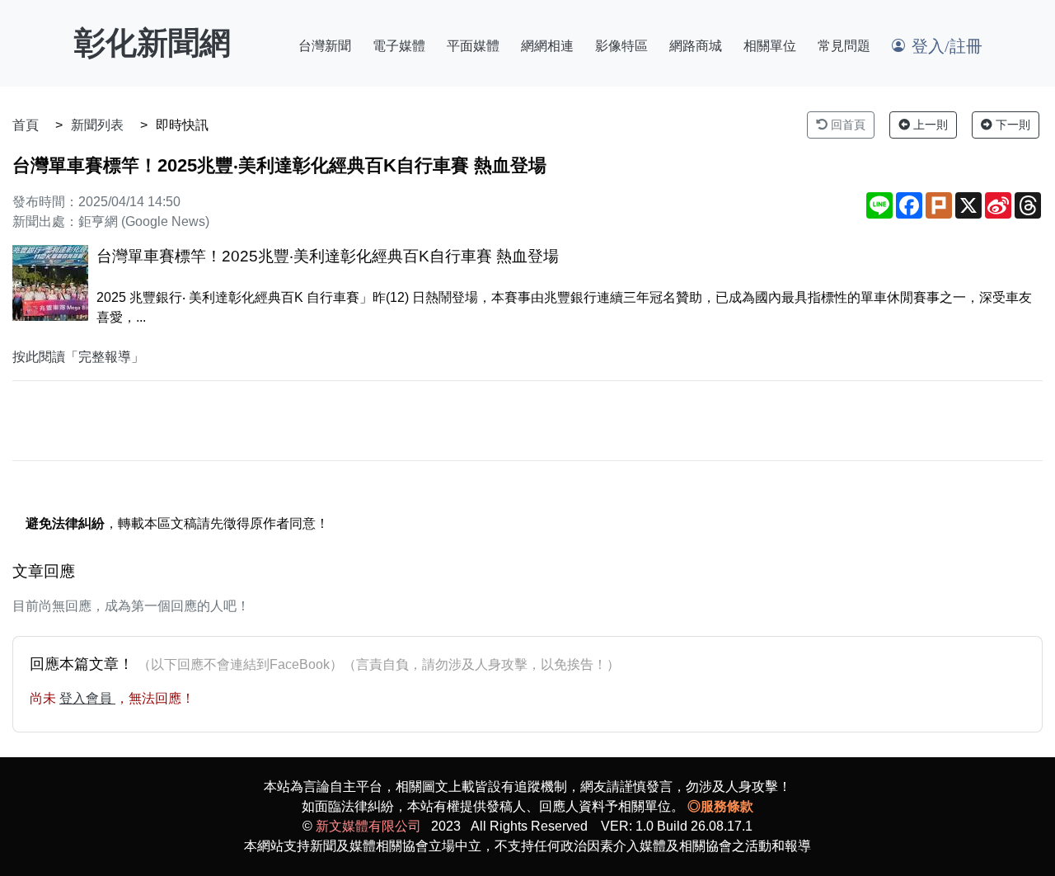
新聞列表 (97, 125)
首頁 (25, 125)
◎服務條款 (720, 806)
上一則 (929, 124)
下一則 (1011, 124)
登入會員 (87, 698)
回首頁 (846, 124)
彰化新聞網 (152, 43)
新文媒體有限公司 (368, 826)
